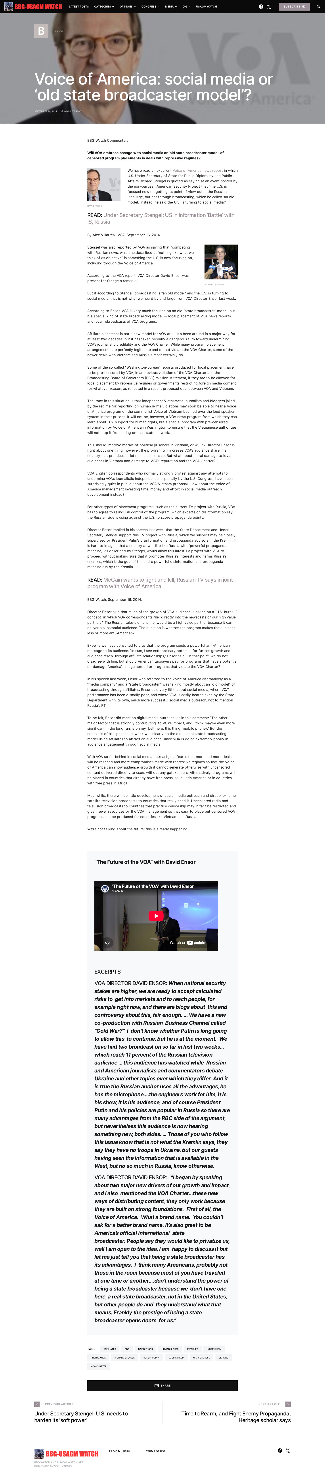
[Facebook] (261, 6)
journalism (214, 1349)
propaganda (98, 1357)
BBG (127, 1349)
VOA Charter (99, 1366)
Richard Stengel (125, 1357)
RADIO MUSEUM (119, 1451)
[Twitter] (269, 6)
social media (176, 1357)
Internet (192, 1349)
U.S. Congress (201, 1357)
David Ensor (145, 1349)
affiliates (109, 1349)
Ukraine (223, 1357)
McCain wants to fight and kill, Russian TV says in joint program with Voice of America (160, 583)
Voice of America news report (198, 170)
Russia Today (151, 1357)
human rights (170, 1349)
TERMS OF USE (155, 1451)
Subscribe (292, 6)
